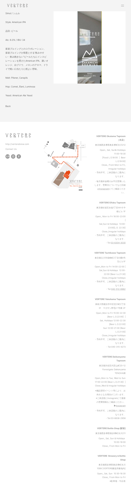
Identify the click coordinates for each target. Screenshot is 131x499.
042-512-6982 (118, 289)
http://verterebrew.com (17, 144)
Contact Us (11, 149)
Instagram (104, 189)
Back (8, 106)
